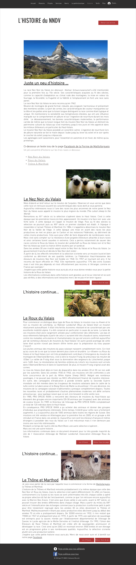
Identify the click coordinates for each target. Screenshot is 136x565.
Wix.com (77, 558)
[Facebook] (55, 548)
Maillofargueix (103, 484)
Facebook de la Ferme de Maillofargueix (87, 146)
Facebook (37, 537)
